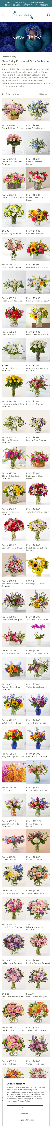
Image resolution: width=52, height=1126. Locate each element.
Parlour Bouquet (34, 860)
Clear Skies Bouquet (35, 128)
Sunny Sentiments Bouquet (10, 513)
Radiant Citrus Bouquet (37, 756)
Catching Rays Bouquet (13, 723)
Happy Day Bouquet (11, 233)
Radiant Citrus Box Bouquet (11, 688)
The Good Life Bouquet (37, 620)
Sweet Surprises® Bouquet (34, 199)
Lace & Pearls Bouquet (12, 927)
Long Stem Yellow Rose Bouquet (13, 405)
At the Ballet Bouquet (36, 790)
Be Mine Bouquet (10, 860)
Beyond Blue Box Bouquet (10, 369)
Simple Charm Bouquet (13, 198)
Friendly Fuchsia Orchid (37, 653)
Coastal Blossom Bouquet (34, 163)
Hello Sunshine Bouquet (37, 334)
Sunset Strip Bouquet (36, 1030)
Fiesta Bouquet (9, 334)
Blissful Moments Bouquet (34, 928)
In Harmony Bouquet (12, 963)
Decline (24, 1114)
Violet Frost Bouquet (36, 1064)
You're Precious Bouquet (13, 548)
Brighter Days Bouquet (13, 756)
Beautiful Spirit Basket (13, 128)
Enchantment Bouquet (13, 997)
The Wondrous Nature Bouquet (12, 585)
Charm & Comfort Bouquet (10, 477)
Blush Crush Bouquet (12, 267)
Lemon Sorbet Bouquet (13, 893)
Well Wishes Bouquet (36, 997)
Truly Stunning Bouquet (37, 512)
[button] (37, 14)
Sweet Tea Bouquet (35, 893)
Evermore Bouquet (35, 404)
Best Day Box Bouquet (37, 267)
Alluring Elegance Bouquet (10, 441)
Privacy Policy (24, 1101)
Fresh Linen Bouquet (12, 301)
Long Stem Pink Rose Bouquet (12, 163)
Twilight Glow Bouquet (37, 723)
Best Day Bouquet (35, 233)
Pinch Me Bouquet (11, 1064)
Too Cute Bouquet (10, 653)
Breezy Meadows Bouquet (34, 825)
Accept (25, 1107)
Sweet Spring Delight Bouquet (36, 549)
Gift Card (6, 790)
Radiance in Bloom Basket (35, 477)
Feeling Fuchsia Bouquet (38, 963)
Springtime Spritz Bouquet (10, 825)
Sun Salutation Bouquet (37, 301)
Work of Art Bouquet (12, 620)
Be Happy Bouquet (35, 584)
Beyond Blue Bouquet (36, 440)
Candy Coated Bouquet (13, 1030)
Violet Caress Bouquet (37, 687)
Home (4, 57)
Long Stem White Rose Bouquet (37, 369)
